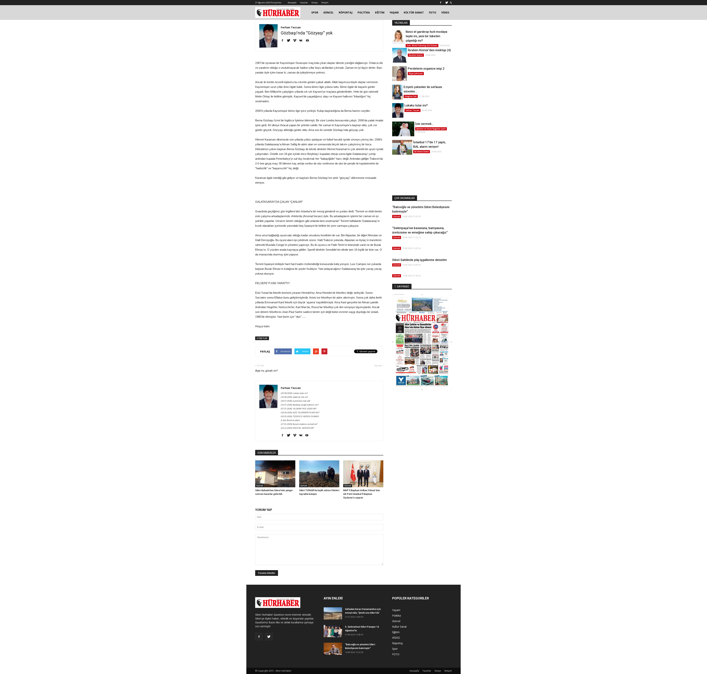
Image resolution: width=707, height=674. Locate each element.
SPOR (314, 12)
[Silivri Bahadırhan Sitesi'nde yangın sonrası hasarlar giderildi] (275, 473)
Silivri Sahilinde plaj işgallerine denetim (419, 260)
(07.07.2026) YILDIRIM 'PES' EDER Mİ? (298, 409)
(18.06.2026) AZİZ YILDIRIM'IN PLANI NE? (300, 412)
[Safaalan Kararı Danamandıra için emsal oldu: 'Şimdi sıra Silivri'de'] (333, 613)
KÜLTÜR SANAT (414, 12)
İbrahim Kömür (416, 55)
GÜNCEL (328, 12)
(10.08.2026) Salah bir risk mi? (294, 397)
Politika (396, 615)
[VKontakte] (302, 40)
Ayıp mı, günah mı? (266, 370)
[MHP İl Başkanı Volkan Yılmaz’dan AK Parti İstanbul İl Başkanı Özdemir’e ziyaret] (363, 473)
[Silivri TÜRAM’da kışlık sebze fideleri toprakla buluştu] (319, 473)
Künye (315, 2)
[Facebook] (440, 2)
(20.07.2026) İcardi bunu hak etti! (295, 401)
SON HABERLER (266, 452)
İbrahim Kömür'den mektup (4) (429, 50)
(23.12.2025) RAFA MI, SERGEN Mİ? (297, 428)
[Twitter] (446, 2)
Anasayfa (292, 2)
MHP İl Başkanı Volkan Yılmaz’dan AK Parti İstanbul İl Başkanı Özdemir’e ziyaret (361, 494)
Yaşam (396, 610)
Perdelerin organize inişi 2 (426, 68)
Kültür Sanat (399, 626)
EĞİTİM (379, 12)
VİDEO (445, 12)
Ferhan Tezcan (291, 27)
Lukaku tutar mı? (416, 105)
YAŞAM (394, 12)
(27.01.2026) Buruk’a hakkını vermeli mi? (299, 424)
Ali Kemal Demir (421, 151)
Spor (395, 648)
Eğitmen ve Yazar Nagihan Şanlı (431, 128)
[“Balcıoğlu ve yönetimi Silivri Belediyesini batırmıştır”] (333, 649)
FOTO (432, 12)
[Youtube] (309, 40)
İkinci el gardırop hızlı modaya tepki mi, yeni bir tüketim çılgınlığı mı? (426, 36)
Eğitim (396, 632)
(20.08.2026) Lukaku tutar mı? (294, 393)
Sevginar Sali (411, 96)
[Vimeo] (296, 40)
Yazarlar (304, 2)
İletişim (324, 2)
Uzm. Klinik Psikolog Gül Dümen (422, 45)
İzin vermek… (424, 124)
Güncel (259, 485)
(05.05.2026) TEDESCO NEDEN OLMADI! (300, 416)
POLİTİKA (364, 12)
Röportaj (397, 643)
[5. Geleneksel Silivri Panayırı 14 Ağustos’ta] (333, 631)
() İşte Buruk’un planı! (290, 420)
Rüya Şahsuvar (416, 73)
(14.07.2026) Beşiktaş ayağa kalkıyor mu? (300, 405)
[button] (451, 3)
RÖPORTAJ (345, 12)
